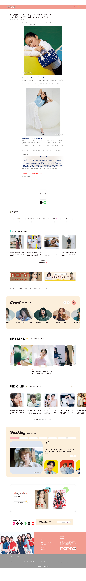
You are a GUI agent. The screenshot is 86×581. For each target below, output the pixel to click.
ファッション (24, 438)
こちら (69, 544)
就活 (43, 438)
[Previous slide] (40, 366)
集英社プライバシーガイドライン (45, 542)
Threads (29, 523)
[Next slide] (68, 302)
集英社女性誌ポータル (43, 549)
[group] (26, 457)
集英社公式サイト (43, 547)
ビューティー (33, 438)
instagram (14, 523)
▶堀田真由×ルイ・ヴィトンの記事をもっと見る (32, 173)
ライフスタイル (52, 438)
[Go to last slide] (64, 302)
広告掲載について (43, 544)
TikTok (17, 523)
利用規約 (41, 541)
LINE (44, 202)
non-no (68, 548)
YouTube (33, 523)
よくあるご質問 (42, 539)
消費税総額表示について (44, 545)
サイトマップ (42, 537)
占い (72, 438)
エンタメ (62, 438)
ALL (14, 438)
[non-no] (11, 7)
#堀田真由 (43, 194)
